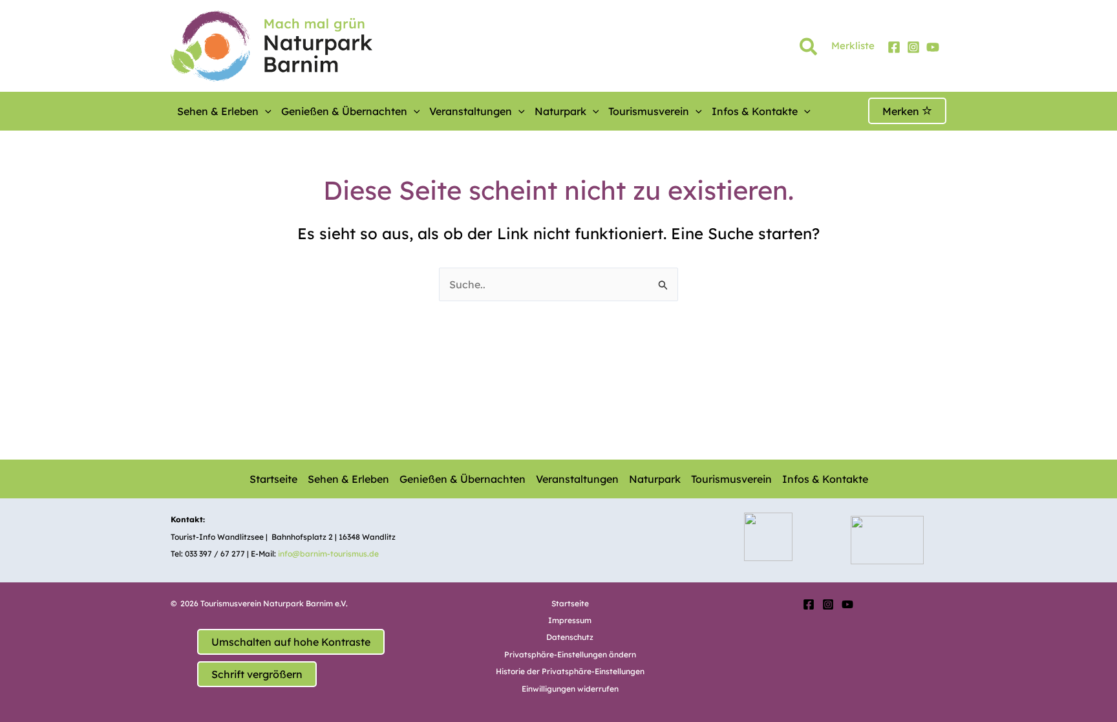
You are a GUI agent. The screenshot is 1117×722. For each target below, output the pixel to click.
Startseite (273, 478)
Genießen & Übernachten (344, 111)
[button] (809, 49)
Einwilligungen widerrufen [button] (570, 689)
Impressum (569, 620)
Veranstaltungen (470, 111)
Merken (902, 111)
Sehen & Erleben (218, 111)
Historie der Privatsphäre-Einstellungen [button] (570, 671)
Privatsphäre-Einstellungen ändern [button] (570, 654)
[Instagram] (913, 47)
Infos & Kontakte (755, 111)
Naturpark (560, 111)
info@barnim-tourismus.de (328, 553)
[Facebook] (894, 47)
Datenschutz (569, 637)
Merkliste (853, 45)
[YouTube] (932, 47)
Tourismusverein (648, 111)
